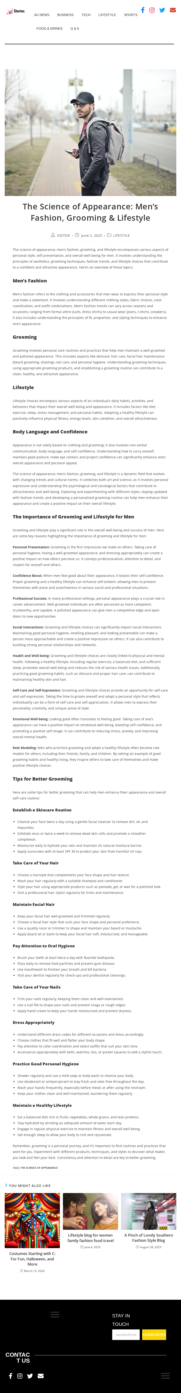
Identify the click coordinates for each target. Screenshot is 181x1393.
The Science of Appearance (39, 1167)
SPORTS (130, 15)
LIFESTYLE (107, 15)
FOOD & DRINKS (49, 28)
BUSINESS (65, 15)
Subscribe (154, 1335)
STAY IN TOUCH (121, 1320)
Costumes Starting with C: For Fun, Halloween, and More (32, 1259)
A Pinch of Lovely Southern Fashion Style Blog (148, 1238)
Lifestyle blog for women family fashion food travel (90, 1238)
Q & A (74, 28)
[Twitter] (162, 10)
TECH (86, 15)
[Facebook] (143, 10)
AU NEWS (41, 15)
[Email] (173, 10)
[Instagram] (152, 10)
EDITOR (63, 235)
